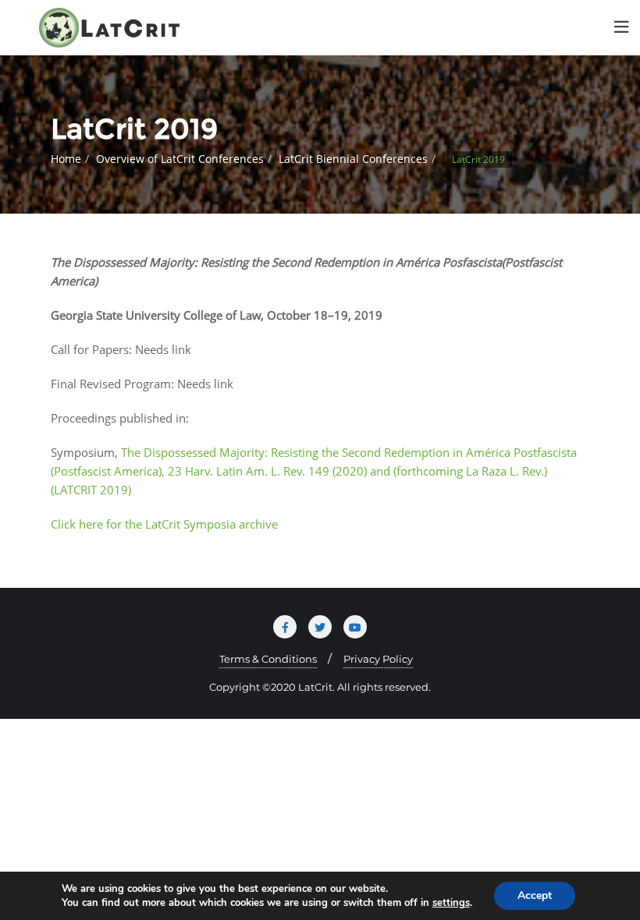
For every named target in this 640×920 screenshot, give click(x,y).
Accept (534, 895)
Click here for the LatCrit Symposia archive (164, 524)
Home (66, 158)
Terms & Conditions (268, 659)
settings (451, 903)
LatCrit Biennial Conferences (353, 158)
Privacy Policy (378, 659)
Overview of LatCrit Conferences (180, 158)
